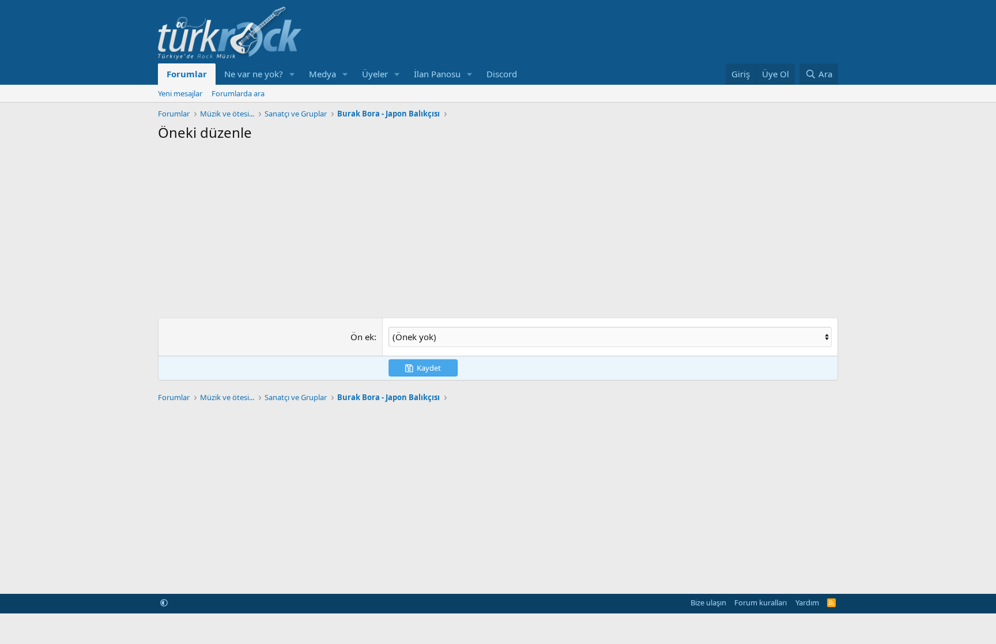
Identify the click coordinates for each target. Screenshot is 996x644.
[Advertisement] (498, 228)
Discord (501, 74)
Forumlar (187, 74)
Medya (322, 74)
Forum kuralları (760, 602)
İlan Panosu (437, 74)
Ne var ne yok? (253, 74)
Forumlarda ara (238, 93)
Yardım (807, 602)
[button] (292, 74)
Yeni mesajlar (180, 93)
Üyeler (375, 74)
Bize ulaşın (708, 602)
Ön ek (362, 336)
